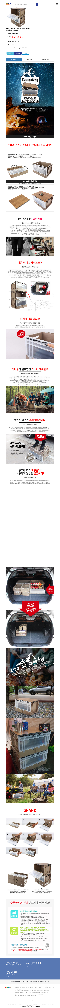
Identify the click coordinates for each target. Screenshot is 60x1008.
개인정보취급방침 (24, 981)
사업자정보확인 (44, 986)
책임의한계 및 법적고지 (34, 981)
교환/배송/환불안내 (45, 60)
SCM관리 (47, 981)
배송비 (14, 47)
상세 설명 (13, 60)
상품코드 (9, 33)
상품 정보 (29, 60)
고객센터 (42, 981)
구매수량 (9, 41)
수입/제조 (8, 45)
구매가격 (9, 36)
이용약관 (18, 981)
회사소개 (13, 981)
